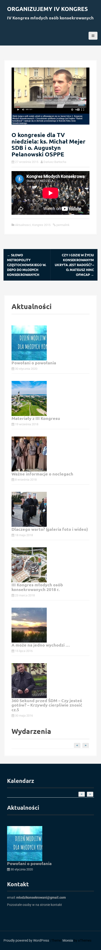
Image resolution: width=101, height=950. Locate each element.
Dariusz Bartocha (54, 162)
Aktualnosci (23, 225)
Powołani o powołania (34, 362)
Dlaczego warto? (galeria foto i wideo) (50, 529)
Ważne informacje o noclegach (42, 473)
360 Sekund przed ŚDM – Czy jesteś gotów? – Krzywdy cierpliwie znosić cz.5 (47, 705)
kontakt (56, 905)
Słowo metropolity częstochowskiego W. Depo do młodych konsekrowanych (26, 265)
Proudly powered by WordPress (26, 940)
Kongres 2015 (41, 225)
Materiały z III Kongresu (36, 418)
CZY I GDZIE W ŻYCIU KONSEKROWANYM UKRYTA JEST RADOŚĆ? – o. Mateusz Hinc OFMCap (74, 265)
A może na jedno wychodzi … (41, 644)
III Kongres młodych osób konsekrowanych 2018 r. (37, 587)
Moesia (67, 940)
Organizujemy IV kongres (47, 8)
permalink (63, 225)
